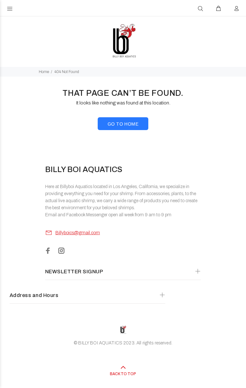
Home (44, 72)
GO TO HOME (123, 124)
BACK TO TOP (123, 374)
